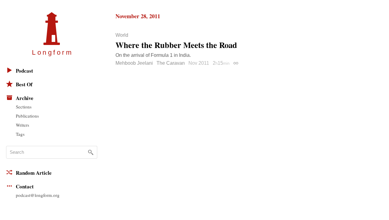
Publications (27, 116)
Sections (24, 107)
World (121, 35)
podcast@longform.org (38, 195)
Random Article (34, 173)
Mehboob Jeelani (134, 63)
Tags (20, 134)
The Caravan (171, 63)
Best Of (24, 84)
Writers (22, 125)
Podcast (24, 70)
